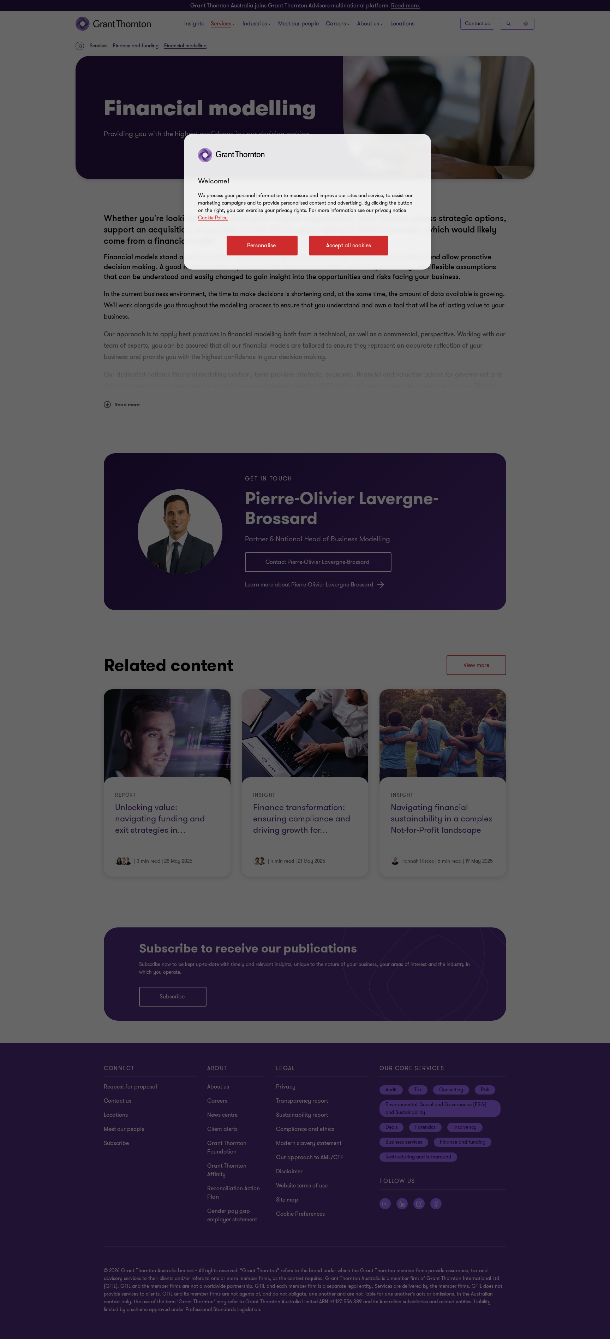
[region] (307, 202)
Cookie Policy (213, 217)
